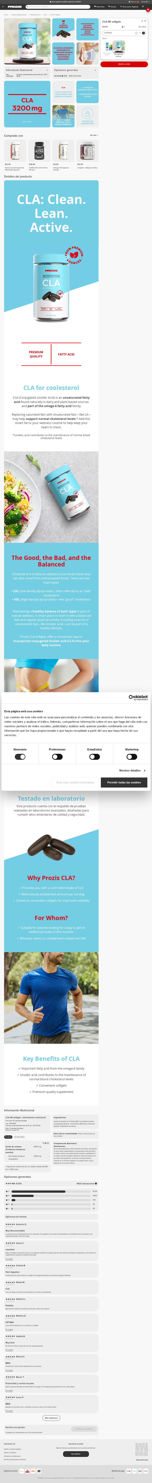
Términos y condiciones (12, 1456)
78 (94, 1204)
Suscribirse (75, 1454)
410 (94, 1200)
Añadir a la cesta (124, 64)
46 (94, 1209)
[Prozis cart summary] (143, 7)
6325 (95, 1191)
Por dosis (8, 1137)
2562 (95, 1196)
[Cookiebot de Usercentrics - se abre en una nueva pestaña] (131, 698)
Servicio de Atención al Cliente (15, 1460)
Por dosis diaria (19, 1137)
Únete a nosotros (10, 1453)
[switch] (57, 757)
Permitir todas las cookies (124, 782)
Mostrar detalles (130, 770)
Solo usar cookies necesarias (75, 782)
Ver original (9, 1259)
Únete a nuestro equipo (12, 1449)
